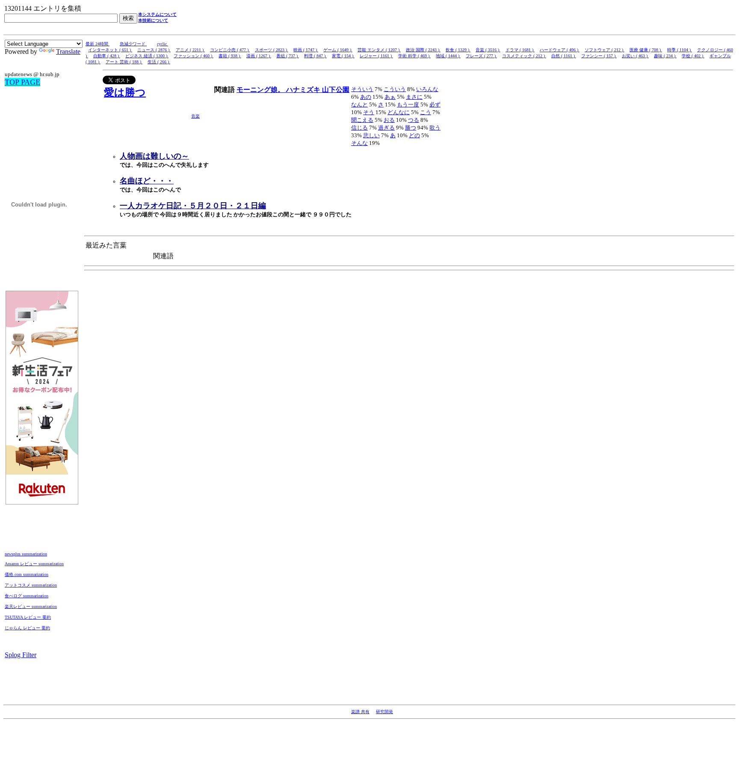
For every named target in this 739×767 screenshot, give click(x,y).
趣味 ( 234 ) (665, 55)
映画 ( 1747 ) (305, 49)
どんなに (398, 112)
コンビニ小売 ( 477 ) (230, 49)
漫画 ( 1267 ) (258, 55)
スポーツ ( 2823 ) (271, 49)
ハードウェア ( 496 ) (559, 49)
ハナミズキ (304, 89)
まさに (414, 97)
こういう (395, 89)
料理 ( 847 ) (315, 55)
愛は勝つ (125, 92)
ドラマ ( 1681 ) (520, 49)
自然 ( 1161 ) (563, 55)
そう (368, 112)
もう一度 (408, 104)
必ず (434, 104)
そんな (359, 143)
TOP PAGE (22, 82)
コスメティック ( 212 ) (524, 55)
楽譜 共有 (360, 711)
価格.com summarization (26, 574)
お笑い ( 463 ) (635, 55)
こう (425, 112)
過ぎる (386, 127)
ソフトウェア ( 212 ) (604, 49)
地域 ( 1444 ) (448, 55)
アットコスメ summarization (31, 585)
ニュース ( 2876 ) (154, 49)
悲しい (371, 135)
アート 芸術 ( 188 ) (124, 61)
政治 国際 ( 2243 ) (423, 49)
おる (389, 120)
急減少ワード (133, 43)
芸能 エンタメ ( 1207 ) (379, 49)
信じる (359, 127)
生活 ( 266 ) (159, 61)
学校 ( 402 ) (693, 55)
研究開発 (384, 711)
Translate (68, 51)
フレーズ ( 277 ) (481, 55)
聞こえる (362, 120)
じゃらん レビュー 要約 (27, 627)
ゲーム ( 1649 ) (337, 49)
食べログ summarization (26, 595)
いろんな (427, 89)
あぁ (390, 97)
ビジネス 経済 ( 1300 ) (146, 55)
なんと (359, 104)
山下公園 (335, 89)
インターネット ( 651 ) (110, 49)
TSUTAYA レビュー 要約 (28, 617)
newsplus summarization (26, 554)
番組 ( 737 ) (287, 55)
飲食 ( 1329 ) (458, 49)
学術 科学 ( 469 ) (414, 55)
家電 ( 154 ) (343, 55)
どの (414, 135)
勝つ (410, 127)
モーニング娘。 (261, 89)
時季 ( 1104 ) (679, 49)
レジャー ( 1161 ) (376, 55)
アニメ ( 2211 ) (190, 49)
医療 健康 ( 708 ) (646, 49)
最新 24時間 (97, 43)
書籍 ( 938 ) (230, 55)
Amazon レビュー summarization (34, 563)
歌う (434, 127)
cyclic (162, 43)
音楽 (195, 116)
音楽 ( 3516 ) (488, 49)
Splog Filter (20, 654)
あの (365, 97)
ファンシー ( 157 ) (599, 55)
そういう (362, 89)
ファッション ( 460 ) (193, 55)
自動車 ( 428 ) (106, 55)
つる (413, 120)
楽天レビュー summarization (31, 606)
